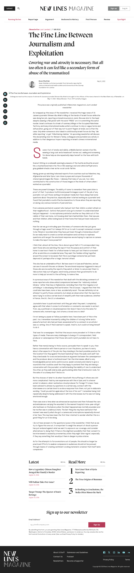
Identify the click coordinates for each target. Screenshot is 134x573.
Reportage (33, 19)
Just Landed (45, 30)
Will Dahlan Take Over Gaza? (41, 482)
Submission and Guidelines (77, 552)
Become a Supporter (75, 561)
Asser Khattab (44, 81)
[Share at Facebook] (5, 94)
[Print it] (5, 123)
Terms (127, 560)
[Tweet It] (5, 105)
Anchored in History (70, 19)
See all (63, 462)
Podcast (70, 557)
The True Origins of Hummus (88, 479)
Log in (124, 8)
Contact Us (58, 557)
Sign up (114, 8)
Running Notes (14, 19)
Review (107, 19)
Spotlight (121, 19)
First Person (91, 19)
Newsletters (58, 561)
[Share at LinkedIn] (5, 100)
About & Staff (59, 552)
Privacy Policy (108, 560)
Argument (49, 19)
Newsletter (35, 30)
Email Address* (35, 520)
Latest (10, 8)
